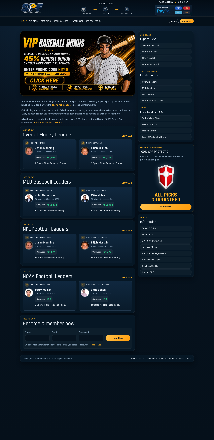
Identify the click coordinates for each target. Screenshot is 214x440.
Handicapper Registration (154, 253)
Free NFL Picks (149, 131)
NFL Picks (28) (149, 58)
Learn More (165, 206)
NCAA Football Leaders (153, 100)
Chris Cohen (98, 289)
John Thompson (45, 195)
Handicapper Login (151, 259)
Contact (162, 358)
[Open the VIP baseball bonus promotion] (77, 63)
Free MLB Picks (149, 124)
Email (54, 332)
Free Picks (46, 21)
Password (84, 332)
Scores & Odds (61, 21)
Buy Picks (34, 21)
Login (174, 21)
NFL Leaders (148, 94)
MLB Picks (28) (149, 52)
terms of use (95, 345)
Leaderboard (76, 21)
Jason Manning (44, 148)
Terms (171, 358)
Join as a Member (150, 247)
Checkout (182, 2)
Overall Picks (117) (150, 45)
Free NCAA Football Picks (154, 137)
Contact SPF (148, 272)
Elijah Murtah (99, 148)
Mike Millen (98, 195)
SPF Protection (93, 21)
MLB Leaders (148, 88)
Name (28, 332)
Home (24, 21)
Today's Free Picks (151, 118)
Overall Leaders (149, 82)
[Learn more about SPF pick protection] (166, 177)
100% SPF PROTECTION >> (48, 122)
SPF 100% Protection (152, 241)
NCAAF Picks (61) (150, 64)
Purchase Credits (150, 266)
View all (127, 136)
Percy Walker (43, 289)
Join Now (186, 21)
